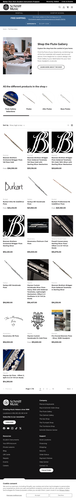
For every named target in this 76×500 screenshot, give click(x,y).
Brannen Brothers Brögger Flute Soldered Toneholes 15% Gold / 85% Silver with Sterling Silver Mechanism (62, 161)
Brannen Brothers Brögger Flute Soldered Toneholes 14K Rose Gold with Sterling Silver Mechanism (37, 161)
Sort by (6, 125)
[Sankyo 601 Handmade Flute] (13, 269)
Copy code (45, 24)
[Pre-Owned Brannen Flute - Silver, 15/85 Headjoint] (62, 320)
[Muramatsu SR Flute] (13, 320)
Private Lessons (8, 447)
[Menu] (72, 7)
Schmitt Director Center (48, 430)
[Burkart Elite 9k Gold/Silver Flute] (13, 186)
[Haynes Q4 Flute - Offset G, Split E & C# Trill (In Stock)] (13, 360)
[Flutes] (28, 98)
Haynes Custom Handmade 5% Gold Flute (37, 337)
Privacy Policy (65, 490)
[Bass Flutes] (65, 98)
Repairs (6, 458)
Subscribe (9, 422)
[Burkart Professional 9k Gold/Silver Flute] (62, 186)
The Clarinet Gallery (46, 415)
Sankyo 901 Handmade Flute (36, 203)
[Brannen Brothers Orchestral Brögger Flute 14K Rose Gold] (13, 142)
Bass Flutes (65, 109)
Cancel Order (46, 470)
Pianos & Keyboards (46, 404)
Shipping (42, 447)
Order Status (44, 454)
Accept (37, 495)
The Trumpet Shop (46, 422)
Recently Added (52, 1)
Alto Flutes (47, 109)
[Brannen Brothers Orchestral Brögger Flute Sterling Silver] (13, 225)
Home (4, 29)
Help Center (43, 462)
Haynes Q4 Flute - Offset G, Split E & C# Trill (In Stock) (13, 377)
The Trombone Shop (47, 426)
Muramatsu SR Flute (11, 336)
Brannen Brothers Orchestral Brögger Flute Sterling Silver (12, 243)
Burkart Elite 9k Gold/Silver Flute (13, 203)
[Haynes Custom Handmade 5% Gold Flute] (38, 320)
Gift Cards (6, 454)
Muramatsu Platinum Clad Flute (37, 242)
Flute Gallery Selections (10, 110)
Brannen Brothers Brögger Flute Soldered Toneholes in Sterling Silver (62, 287)
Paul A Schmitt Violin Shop (49, 408)
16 (53, 389)
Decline (61, 495)
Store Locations (45, 440)
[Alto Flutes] (47, 98)
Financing (43, 443)
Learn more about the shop (51, 67)
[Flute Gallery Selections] (10, 98)
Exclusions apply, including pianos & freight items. (47, 19)
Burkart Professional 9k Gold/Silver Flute (61, 203)
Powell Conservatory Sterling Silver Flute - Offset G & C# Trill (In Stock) (60, 244)
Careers (6, 465)
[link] (12, 389)
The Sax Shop (44, 419)
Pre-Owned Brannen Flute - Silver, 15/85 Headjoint (62, 337)
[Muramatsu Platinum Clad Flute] (38, 225)
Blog (4, 451)
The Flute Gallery (13, 29)
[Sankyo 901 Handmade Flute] (38, 186)
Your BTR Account (9, 443)
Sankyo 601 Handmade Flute (12, 286)
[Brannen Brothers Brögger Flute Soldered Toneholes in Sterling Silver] (62, 269)
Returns (42, 451)
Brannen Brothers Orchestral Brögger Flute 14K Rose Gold (12, 160)
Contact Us (43, 465)
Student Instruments (11, 440)
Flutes (29, 109)
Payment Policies (45, 458)
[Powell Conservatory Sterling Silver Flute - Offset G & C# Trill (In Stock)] (62, 225)
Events (5, 462)
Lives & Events (67, 1)
